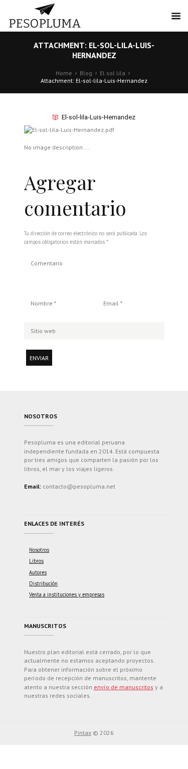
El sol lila (112, 73)
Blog (86, 73)
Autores (38, 572)
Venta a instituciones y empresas (66, 594)
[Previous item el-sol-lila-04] (59, 129)
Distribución (43, 583)
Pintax (82, 732)
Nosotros (39, 549)
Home (64, 73)
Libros (36, 560)
